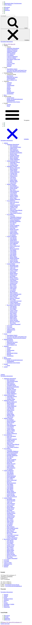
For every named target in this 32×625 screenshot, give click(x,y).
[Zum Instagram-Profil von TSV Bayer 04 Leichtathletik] (7, 618)
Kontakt (9, 104)
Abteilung (9, 82)
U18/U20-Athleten (11, 58)
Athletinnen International (13, 48)
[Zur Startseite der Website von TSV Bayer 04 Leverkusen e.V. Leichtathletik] (11, 622)
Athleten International (12, 49)
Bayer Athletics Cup (12, 80)
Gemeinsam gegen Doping (13, 102)
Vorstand (9, 84)
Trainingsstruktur (11, 78)
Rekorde (9, 91)
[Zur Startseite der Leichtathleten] (9, 44)
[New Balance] (8, 4)
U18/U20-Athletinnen (12, 56)
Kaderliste (9, 64)
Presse (8, 106)
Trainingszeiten (10, 85)
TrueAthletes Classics (12, 69)
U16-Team (9, 60)
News (5, 95)
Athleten (3, 374)
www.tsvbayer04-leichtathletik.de (13, 586)
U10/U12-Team (11, 63)
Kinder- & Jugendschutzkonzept (15, 99)
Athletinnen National (12, 51)
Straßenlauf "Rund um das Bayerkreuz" (16, 71)
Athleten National (11, 52)
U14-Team (9, 62)
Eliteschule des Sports (12, 77)
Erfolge (8, 89)
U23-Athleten (10, 55)
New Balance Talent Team (13, 59)
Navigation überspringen (7, 41)
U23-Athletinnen (11, 53)
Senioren (9, 66)
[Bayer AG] (4, 2)
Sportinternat (10, 75)
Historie (9, 88)
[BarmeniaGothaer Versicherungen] (13, 3)
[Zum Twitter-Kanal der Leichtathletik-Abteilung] (6, 617)
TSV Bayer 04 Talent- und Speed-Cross (16, 70)
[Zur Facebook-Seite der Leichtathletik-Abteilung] (7, 615)
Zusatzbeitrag (10, 93)
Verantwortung (10, 92)
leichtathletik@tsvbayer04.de (12, 584)
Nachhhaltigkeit (11, 100)
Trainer (8, 86)
